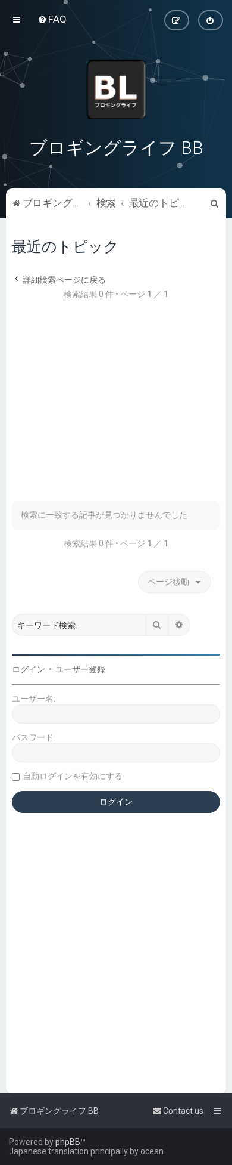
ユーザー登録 (80, 669)
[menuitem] (52, 19)
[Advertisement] (116, 407)
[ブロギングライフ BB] (116, 89)
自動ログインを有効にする (73, 776)
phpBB (67, 1142)
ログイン (28, 669)
